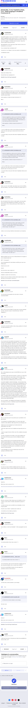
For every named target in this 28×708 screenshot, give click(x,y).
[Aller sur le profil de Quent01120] (2, 461)
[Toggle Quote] (3, 114)
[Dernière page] (26, 28)
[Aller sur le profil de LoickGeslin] (2, 33)
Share (7, 670)
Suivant (23, 27)
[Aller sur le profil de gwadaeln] (2, 414)
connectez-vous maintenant (17, 656)
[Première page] (2, 28)
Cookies (14, 704)
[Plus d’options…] (25, 33)
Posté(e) (8, 34)
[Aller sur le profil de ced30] (2, 110)
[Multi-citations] (2, 57)
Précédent (5, 27)
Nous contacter (22, 703)
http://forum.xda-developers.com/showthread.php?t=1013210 (13, 622)
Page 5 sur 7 (14, 27)
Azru (3, 16)
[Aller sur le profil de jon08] (2, 306)
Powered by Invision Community (14, 706)
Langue (3, 703)
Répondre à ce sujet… (8, 663)
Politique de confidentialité (12, 703)
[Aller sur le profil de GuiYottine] (2, 87)
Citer (5, 57)
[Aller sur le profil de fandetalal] (2, 291)
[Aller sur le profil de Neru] (2, 538)
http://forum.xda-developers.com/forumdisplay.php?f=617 (12, 486)
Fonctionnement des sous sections (10, 687)
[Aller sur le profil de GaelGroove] (2, 478)
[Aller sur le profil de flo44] (2, 552)
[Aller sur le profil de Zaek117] (2, 337)
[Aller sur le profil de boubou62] (2, 69)
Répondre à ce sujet (14, 23)
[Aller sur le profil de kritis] (2, 368)
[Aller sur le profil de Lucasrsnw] (2, 579)
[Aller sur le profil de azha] (2, 497)
